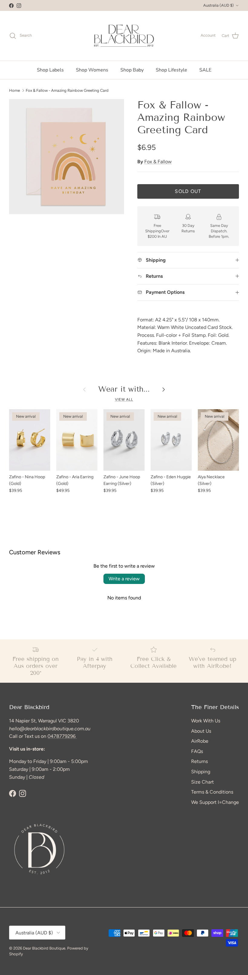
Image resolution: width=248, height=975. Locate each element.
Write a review (124, 579)
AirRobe (199, 741)
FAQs (197, 751)
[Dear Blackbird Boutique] (124, 36)
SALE (205, 70)
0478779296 (62, 736)
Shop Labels (50, 70)
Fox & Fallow (158, 161)
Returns (199, 761)
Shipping (200, 771)
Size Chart (202, 782)
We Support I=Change (215, 802)
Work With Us (205, 721)
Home (14, 90)
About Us (201, 731)
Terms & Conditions (212, 792)
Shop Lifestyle (171, 70)
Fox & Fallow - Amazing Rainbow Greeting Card (67, 90)
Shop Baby (132, 70)
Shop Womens (92, 70)
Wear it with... (124, 389)
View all (124, 399)
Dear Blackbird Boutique (44, 948)
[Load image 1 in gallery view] (66, 156)
